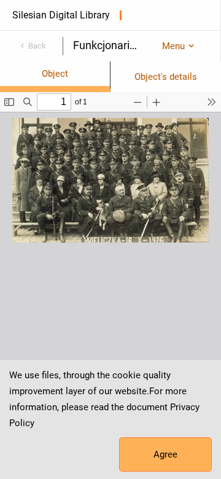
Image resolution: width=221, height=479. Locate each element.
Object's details (165, 76)
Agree (165, 454)
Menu (173, 46)
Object (55, 73)
